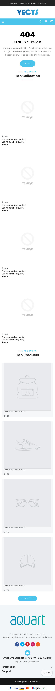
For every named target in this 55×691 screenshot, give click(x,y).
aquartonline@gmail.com (27, 661)
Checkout (13, 3)
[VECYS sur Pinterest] (27, 644)
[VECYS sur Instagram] (33, 644)
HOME (27, 63)
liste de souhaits (28, 3)
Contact (42, 3)
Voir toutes (27, 598)
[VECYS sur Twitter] (22, 644)
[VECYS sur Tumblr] (37, 644)
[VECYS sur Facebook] (17, 644)
